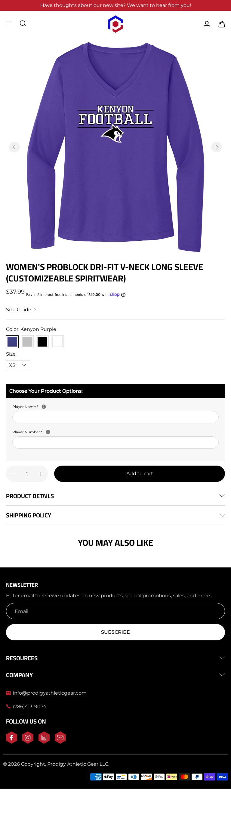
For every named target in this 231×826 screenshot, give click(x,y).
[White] (57, 341)
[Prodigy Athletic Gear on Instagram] (27, 742)
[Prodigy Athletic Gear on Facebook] (11, 742)
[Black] (42, 341)
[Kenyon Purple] (12, 341)
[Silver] (27, 341)
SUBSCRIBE (115, 632)
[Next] (216, 147)
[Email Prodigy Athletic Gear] (60, 742)
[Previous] (14, 147)
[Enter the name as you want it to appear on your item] (44, 406)
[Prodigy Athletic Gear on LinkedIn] (44, 742)
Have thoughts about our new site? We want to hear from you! (115, 5)
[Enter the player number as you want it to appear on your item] (48, 432)
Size (11, 354)
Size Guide (19, 309)
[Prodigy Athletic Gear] (116, 24)
